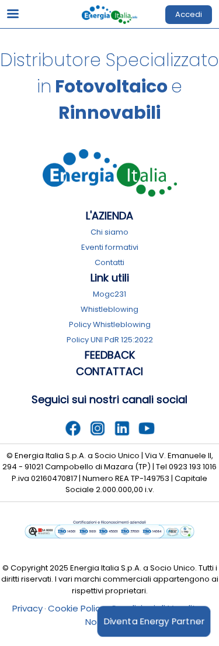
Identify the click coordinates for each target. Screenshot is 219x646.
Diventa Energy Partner (154, 620)
